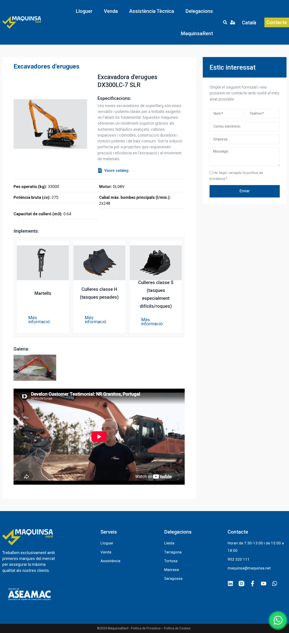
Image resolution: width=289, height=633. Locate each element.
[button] (84, 11)
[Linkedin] (230, 583)
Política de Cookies (177, 628)
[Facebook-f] (252, 583)
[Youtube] (263, 583)
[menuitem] (249, 22)
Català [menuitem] (249, 22)
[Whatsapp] (274, 583)
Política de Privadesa (146, 628)
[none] (249, 22)
